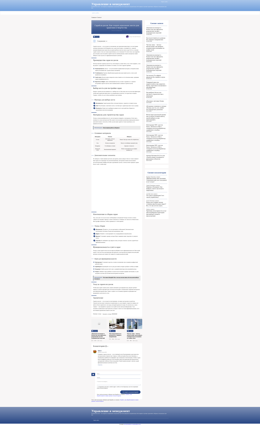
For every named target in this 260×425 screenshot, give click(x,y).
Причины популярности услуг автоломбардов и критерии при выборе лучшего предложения (156, 213)
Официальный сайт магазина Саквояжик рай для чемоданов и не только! (156, 180)
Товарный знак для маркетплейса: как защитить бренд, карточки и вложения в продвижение (156, 84)
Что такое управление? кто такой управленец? (155, 196)
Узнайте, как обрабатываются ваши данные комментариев (114, 395)
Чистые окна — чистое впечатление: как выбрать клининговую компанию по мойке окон (155, 47)
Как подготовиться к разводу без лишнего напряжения (155, 38)
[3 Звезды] (114, 313)
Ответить (100, 365)
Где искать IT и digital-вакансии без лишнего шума (155, 76)
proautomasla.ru (128, 424)
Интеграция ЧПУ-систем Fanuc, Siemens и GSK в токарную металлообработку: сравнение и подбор (156, 127)
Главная (93, 17)
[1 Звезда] (112, 313)
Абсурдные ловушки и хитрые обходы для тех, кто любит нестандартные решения (156, 107)
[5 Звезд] (116, 313)
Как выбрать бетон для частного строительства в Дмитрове (154, 94)
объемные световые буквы (155, 101)
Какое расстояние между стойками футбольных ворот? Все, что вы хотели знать (156, 204)
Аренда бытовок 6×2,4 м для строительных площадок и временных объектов (155, 157)
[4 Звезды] (115, 313)
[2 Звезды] (113, 313)
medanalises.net (137, 424)
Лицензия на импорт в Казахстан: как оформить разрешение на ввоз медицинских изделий (154, 30)
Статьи (99, 17)
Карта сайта (164, 1)
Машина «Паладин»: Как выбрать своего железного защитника (155, 188)
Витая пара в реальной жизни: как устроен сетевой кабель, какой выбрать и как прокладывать (156, 117)
